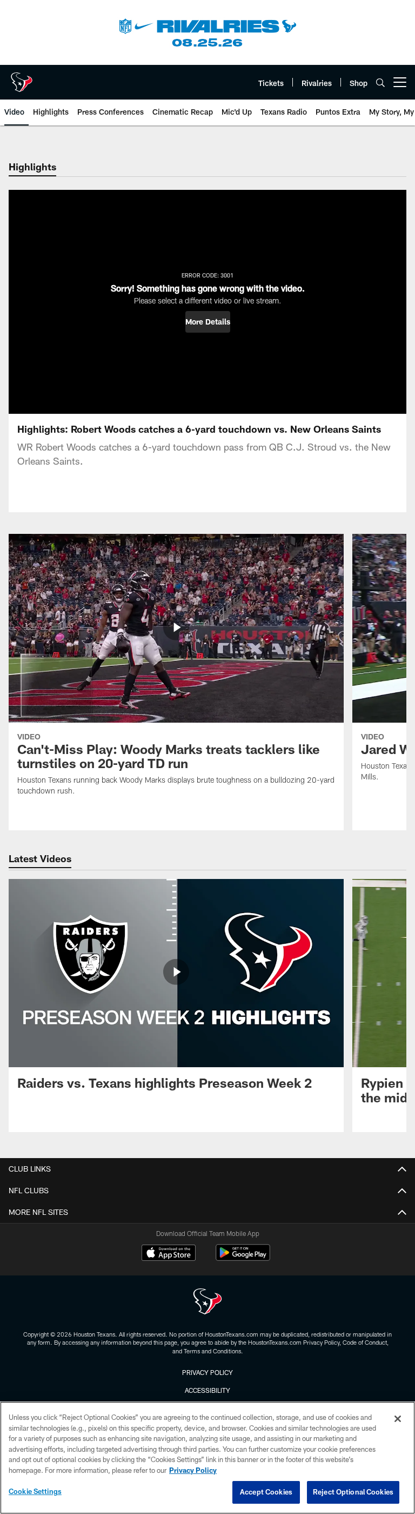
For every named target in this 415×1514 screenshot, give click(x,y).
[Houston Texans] (207, 1302)
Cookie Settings (35, 1491)
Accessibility (207, 1390)
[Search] (380, 82)
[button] (207, 322)
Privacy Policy (207, 1372)
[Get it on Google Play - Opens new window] (243, 1258)
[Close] (398, 1419)
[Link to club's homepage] (22, 78)
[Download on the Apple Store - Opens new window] (168, 1254)
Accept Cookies (266, 1491)
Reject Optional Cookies (353, 1491)
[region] (207, 1457)
